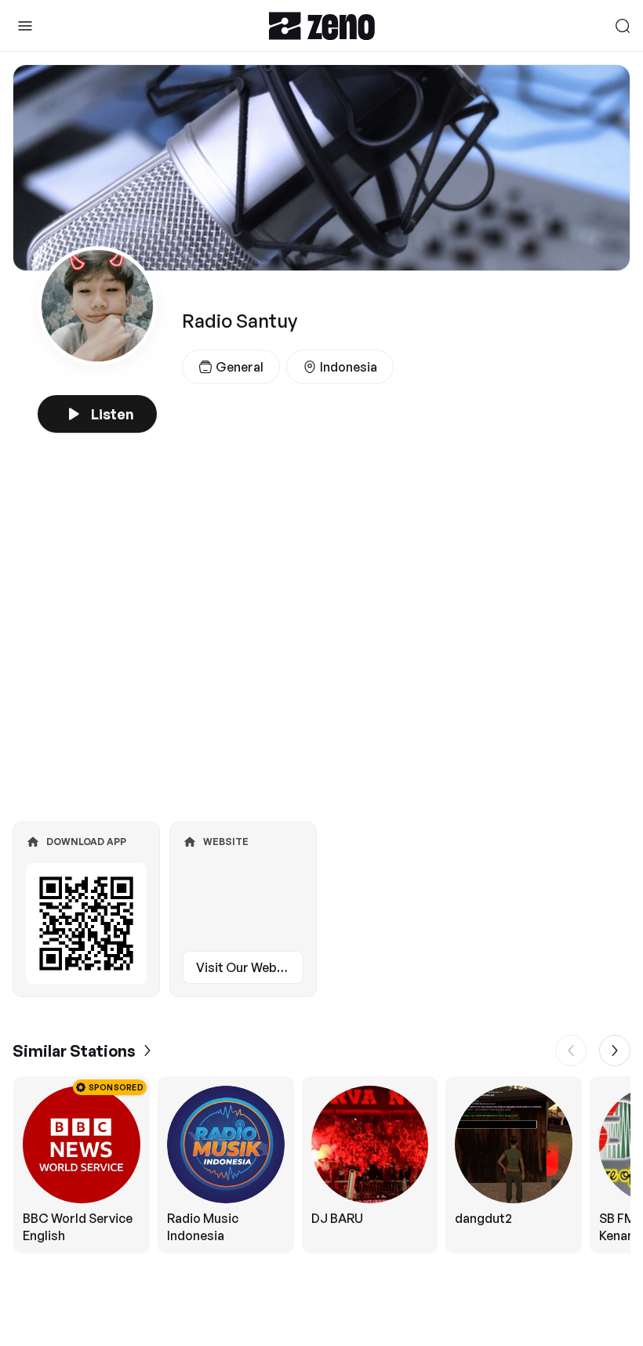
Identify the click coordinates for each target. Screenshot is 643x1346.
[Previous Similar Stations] (571, 1050)
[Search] (622, 26)
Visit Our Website (248, 967)
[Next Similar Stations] (614, 1050)
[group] (321, 1165)
